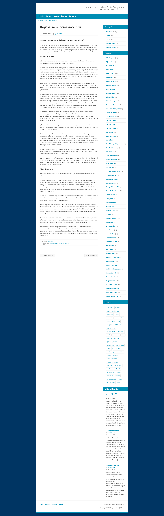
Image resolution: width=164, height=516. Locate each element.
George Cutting (111, 175)
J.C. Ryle (108, 214)
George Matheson (112, 179)
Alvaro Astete (111, 81)
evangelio (121, 331)
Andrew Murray (111, 85)
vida (120, 379)
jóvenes (61, 244)
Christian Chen (111, 113)
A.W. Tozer (109, 69)
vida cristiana (111, 382)
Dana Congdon (111, 136)
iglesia (109, 342)
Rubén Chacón (111, 277)
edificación (117, 325)
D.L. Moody (110, 132)
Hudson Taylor (111, 210)
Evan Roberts (110, 163)
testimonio (110, 376)
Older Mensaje (91, 255)
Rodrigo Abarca (111, 265)
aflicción (117, 308)
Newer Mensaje (47, 255)
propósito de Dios (112, 359)
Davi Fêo (109, 140)
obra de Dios (116, 348)
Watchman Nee (111, 292)
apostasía (110, 314)
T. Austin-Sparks (111, 285)
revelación (110, 369)
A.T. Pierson (110, 66)
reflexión (109, 365)
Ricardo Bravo (111, 253)
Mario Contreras (111, 238)
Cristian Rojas (110, 124)
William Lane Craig (112, 296)
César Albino (110, 97)
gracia (118, 335)
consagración (54, 244)
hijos (123, 335)
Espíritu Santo (111, 328)
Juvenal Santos (111, 222)
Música (54, 504)
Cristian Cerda (111, 120)
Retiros (60, 504)
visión (118, 382)
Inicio (41, 504)
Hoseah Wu (110, 206)
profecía (116, 355)
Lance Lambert (111, 226)
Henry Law (109, 199)
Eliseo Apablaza (111, 159)
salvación (118, 369)
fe (113, 335)
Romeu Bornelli (111, 273)
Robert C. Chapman (112, 257)
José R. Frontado (111, 218)
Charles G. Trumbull (112, 105)
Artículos (50, 241)
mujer (108, 348)
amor (108, 311)
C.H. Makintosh (111, 93)
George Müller (111, 183)
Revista (47, 504)
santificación (110, 372)
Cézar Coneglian (111, 101)
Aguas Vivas (110, 73)
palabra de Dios (118, 352)
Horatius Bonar (111, 202)
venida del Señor (112, 379)
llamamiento (110, 345)
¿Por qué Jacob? (111, 394)
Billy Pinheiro (110, 89)
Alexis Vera (110, 77)
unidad (118, 376)
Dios (118, 321)
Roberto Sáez (110, 261)
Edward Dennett (111, 156)
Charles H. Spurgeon (113, 109)
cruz (113, 321)
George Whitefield (112, 187)
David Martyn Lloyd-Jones (115, 144)
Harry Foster (110, 195)
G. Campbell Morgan (113, 171)
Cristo (108, 321)
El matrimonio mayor (113, 465)
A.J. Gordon (110, 62)
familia (109, 335)
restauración (118, 365)
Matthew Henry (111, 242)
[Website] (45, 508)
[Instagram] (43, 508)
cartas (117, 314)
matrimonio (120, 345)
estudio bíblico (111, 331)
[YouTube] (40, 508)
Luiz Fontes (110, 230)
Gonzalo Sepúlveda (112, 191)
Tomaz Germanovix (112, 288)
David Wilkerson (111, 148)
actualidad (110, 308)
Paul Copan (110, 245)
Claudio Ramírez (111, 116)
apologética (115, 311)
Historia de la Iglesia (113, 338)
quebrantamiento (112, 362)
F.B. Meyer (109, 167)
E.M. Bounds (110, 152)
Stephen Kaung (111, 281)
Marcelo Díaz (110, 234)
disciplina (109, 325)
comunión (110, 318)
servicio (67, 244)
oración (109, 352)
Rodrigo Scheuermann (113, 269)
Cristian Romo (111, 128)
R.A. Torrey (110, 249)
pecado (109, 355)
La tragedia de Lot (112, 431)
